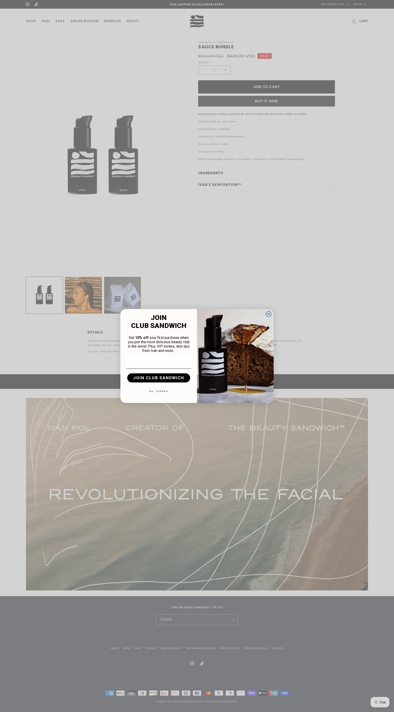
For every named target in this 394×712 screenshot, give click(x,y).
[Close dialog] (268, 314)
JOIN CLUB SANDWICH (158, 377)
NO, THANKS (158, 391)
